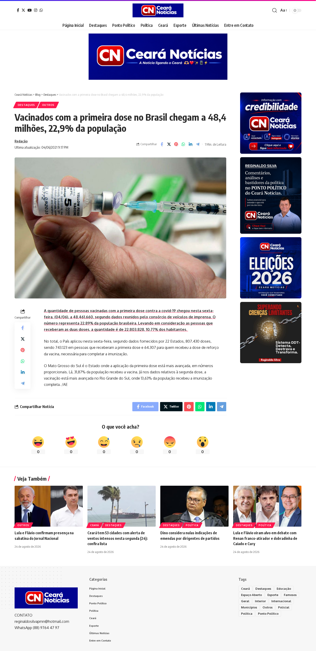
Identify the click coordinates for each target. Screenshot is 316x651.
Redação (21, 141)
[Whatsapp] (41, 10)
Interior (260, 601)
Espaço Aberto (251, 595)
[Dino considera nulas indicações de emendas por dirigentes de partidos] (194, 506)
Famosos (290, 595)
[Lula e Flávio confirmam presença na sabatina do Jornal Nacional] (49, 506)
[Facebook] (18, 10)
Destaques (26, 105)
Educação (284, 588)
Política (192, 525)
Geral (245, 601)
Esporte (272, 595)
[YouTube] (29, 10)
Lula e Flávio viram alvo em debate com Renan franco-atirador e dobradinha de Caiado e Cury (265, 538)
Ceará (94, 525)
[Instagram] (35, 10)
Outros (48, 105)
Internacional (281, 601)
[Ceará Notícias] (158, 10)
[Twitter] (23, 10)
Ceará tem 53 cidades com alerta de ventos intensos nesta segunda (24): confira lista (117, 538)
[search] (274, 10)
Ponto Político (268, 613)
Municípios (249, 607)
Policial (283, 607)
